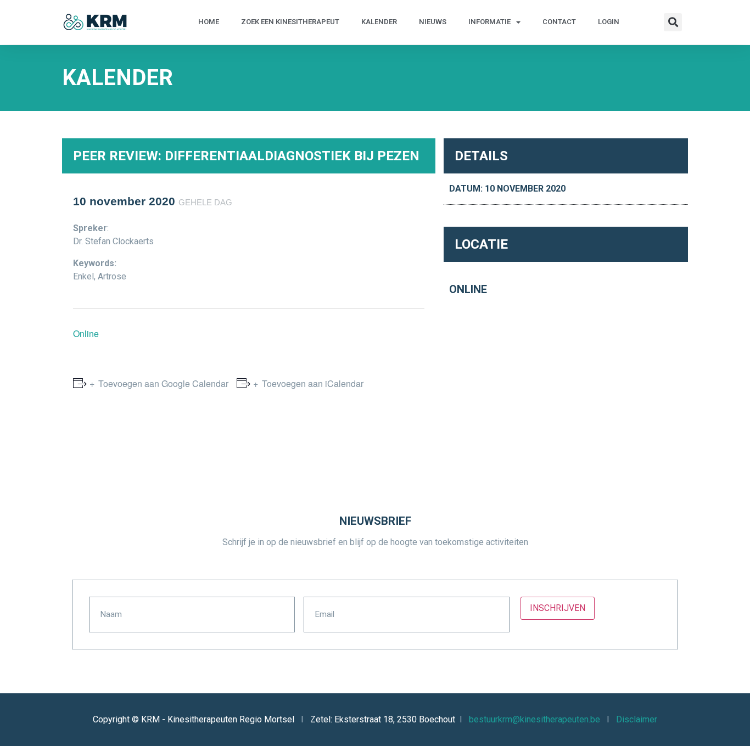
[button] (673, 22)
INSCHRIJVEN (557, 608)
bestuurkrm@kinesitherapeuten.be (534, 719)
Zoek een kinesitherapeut (290, 22)
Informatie (489, 22)
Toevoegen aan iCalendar (312, 383)
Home (208, 22)
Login (608, 22)
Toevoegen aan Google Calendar (163, 383)
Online (86, 333)
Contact (559, 22)
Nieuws (432, 22)
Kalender (379, 22)
